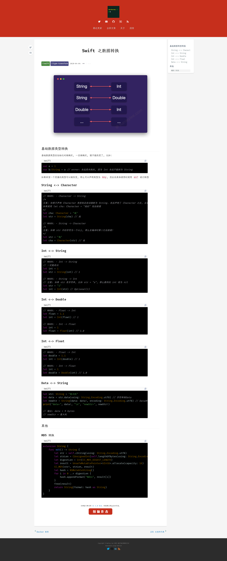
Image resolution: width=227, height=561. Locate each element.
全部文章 (111, 28)
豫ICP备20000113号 (123, 543)
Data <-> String (179, 62)
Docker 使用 (43, 532)
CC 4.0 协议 (97, 506)
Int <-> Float (178, 59)
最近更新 (97, 28)
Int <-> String (178, 53)
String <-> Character (180, 50)
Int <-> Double (178, 56)
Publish (119, 546)
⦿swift (45, 63)
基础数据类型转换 (178, 46)
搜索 (132, 28)
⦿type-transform (59, 63)
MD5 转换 (175, 70)
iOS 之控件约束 (157, 532)
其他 (172, 66)
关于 (122, 28)
